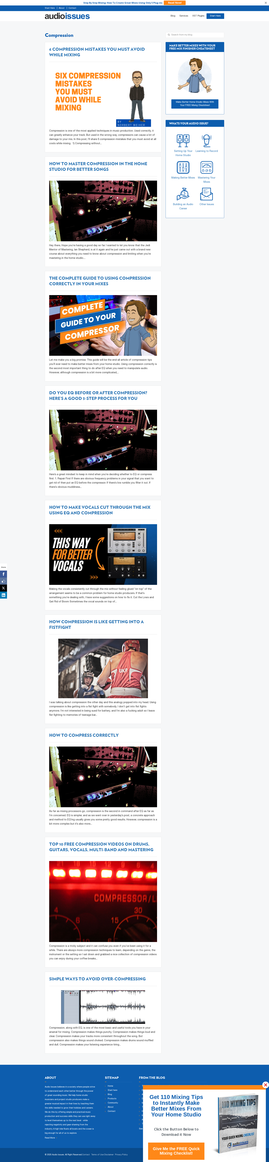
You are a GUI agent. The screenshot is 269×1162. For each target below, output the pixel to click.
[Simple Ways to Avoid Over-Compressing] (103, 1007)
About (61, 8)
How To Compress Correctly (84, 735)
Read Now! (175, 2)
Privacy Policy (121, 1155)
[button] (134, 2)
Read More (50, 1138)
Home (110, 1086)
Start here (112, 1090)
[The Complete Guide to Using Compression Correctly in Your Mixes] (103, 326)
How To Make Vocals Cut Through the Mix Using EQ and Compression (99, 510)
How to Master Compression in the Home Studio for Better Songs (98, 166)
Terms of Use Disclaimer (102, 1155)
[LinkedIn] (3, 595)
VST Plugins (198, 16)
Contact (72, 8)
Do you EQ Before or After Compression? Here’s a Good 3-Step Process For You (98, 395)
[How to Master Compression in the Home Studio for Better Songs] (103, 211)
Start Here (50, 8)
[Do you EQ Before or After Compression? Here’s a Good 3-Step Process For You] (103, 440)
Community (113, 1103)
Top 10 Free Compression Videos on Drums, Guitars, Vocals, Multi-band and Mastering (101, 846)
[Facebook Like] (3, 581)
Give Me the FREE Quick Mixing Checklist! (176, 1150)
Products (112, 1099)
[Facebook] (3, 574)
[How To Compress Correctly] (103, 777)
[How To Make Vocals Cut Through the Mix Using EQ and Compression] (103, 555)
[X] (3, 588)
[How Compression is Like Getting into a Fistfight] (103, 669)
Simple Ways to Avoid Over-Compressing (97, 979)
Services (183, 16)
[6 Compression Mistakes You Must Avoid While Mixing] (103, 96)
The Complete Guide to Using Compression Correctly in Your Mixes (100, 281)
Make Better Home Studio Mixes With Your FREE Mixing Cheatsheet (195, 104)
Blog (173, 16)
